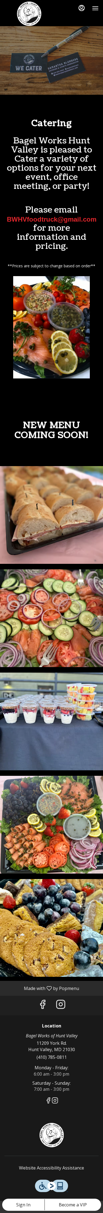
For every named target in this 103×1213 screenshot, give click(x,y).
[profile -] (81, 8)
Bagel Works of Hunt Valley (51, 1135)
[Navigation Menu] (95, 8)
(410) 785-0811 (52, 1057)
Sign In (23, 1205)
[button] (51, 515)
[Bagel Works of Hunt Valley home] (29, 13)
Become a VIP (73, 1205)
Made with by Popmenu (41, 988)
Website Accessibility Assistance (51, 1168)
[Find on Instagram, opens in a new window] (61, 1006)
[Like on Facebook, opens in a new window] (43, 1006)
